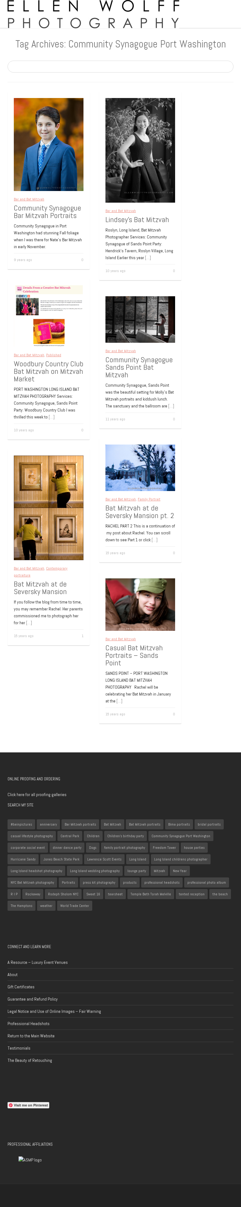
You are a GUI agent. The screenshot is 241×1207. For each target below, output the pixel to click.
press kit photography (99, 882)
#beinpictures (21, 824)
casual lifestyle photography (32, 836)
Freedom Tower (164, 847)
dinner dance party (67, 847)
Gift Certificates (21, 987)
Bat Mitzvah (112, 824)
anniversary (48, 824)
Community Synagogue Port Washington (181, 836)
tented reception (192, 894)
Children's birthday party (125, 836)
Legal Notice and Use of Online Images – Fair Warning (54, 1011)
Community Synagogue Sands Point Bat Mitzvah (139, 367)
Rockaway (32, 894)
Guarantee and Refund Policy (33, 999)
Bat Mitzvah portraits (144, 824)
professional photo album (206, 882)
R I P (14, 894)
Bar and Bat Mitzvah (29, 199)
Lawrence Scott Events (104, 859)
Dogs (92, 847)
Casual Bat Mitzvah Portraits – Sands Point (134, 655)
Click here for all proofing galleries (37, 794)
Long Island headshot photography (36, 871)
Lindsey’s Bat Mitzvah (137, 219)
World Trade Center (74, 906)
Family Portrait (149, 499)
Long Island (137, 859)
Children (93, 836)
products (130, 882)
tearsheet (115, 894)
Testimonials (19, 1048)
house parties (194, 847)
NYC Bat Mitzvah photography (32, 882)
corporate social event (28, 847)
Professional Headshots (29, 1023)
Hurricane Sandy (23, 859)
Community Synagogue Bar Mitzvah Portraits (47, 211)
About (13, 974)
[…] (148, 257)
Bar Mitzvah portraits (80, 824)
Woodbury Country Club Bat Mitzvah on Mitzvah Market (48, 371)
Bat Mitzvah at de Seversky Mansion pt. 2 (139, 511)
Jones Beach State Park (61, 859)
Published (53, 355)
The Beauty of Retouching (30, 1060)
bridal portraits (209, 824)
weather (46, 906)
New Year (180, 871)
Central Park (70, 836)
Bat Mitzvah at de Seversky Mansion (40, 587)
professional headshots (161, 882)
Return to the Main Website (31, 1036)
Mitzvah (159, 871)
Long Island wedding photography (95, 871)
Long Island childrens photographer (180, 859)
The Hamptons (21, 906)
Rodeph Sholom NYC (63, 894)
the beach (220, 894)
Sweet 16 (93, 894)
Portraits (68, 882)
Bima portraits (179, 824)
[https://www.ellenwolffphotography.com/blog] (93, 14)
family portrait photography (124, 847)
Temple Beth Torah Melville (151, 894)
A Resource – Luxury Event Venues (38, 962)
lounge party (136, 871)
